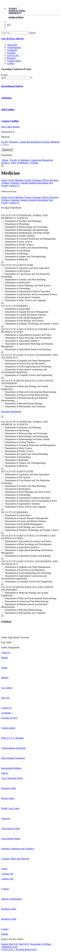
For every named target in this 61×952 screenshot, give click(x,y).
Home (4, 180)
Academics (12, 50)
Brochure (54, 180)
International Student (12, 86)
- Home (4, 160)
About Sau (12, 44)
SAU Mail (19, 944)
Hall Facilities (8, 109)
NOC (26, 944)
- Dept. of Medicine (19, 162)
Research (11, 58)
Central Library (14, 60)
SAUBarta (46, 944)
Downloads (35, 944)
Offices (4, 773)
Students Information (38, 183)
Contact (10, 63)
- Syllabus (33, 162)
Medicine (55, 142)
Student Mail (7, 944)
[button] (30, 414)
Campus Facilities (10, 121)
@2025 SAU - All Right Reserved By (19, 949)
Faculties (11, 52)
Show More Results (10, 127)
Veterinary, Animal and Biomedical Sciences (29, 142)
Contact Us (14, 185)
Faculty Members (16, 180)
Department (7, 150)
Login (14, 946)
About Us (5, 652)
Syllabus (5, 183)
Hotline (4, 934)
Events (4, 75)
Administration (14, 47)
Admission (6, 98)
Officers (45, 180)
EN (8, 25)
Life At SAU (13, 55)
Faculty (4, 142)
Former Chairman (32, 180)
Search (32, 32)
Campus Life (7, 873)
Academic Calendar (19, 183)
